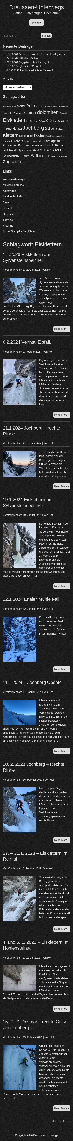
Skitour (55, 150)
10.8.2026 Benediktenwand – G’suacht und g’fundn (35, 54)
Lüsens (15, 140)
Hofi (49, 269)
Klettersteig (26, 135)
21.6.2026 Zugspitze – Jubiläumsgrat (27, 62)
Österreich (9, 213)
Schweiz (8, 219)
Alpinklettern (8, 106)
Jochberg (33, 128)
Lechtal (6, 141)
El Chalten (32, 121)
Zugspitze (12, 161)
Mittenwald (26, 141)
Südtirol (24, 156)
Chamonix (63, 106)
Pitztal (27, 146)
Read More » (62, 329)
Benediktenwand (43, 106)
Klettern (10, 135)
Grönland (53, 120)
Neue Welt (38, 141)
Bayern (7, 202)
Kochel (39, 135)
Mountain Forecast (13, 184)
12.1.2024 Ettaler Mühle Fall (31, 599)
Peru (21, 145)
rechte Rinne (55, 145)
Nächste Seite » (61, 1121)
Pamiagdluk (52, 141)
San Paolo (26, 151)
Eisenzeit (63, 113)
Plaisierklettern (38, 145)
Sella (35, 150)
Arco (30, 105)
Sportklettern (11, 155)
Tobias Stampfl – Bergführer (19, 231)
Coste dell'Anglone (12, 113)
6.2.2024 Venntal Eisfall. (27, 342)
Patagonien (10, 145)
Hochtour (7, 128)
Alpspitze (20, 105)
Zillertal (64, 156)
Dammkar (29, 113)
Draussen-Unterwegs (36, 7)
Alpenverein (9, 190)
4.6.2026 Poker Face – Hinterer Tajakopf (29, 70)
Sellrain (45, 150)
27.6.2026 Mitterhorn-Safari (22, 58)
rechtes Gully (12, 150)
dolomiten (48, 112)
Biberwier (54, 106)
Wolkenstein (40, 156)
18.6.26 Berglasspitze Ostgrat (23, 66)
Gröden (42, 121)
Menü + (36, 22)
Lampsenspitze (57, 136)
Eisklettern (15, 120)
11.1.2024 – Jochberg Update (32, 682)
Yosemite (55, 156)
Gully (64, 120)
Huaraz (17, 128)
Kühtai (48, 136)
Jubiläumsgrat (53, 128)
